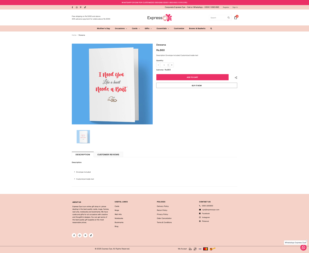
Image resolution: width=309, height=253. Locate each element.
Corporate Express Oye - (176, 7)
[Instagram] (77, 7)
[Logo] (159, 17)
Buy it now (197, 85)
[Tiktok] (85, 7)
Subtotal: (160, 70)
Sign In (235, 7)
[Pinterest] (81, 7)
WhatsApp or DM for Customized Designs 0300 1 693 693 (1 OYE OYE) (154, 2)
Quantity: (160, 60)
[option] (112, 84)
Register (226, 7)
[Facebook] (73, 7)
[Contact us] (303, 247)
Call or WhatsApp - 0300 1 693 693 (203, 7)
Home (74, 35)
